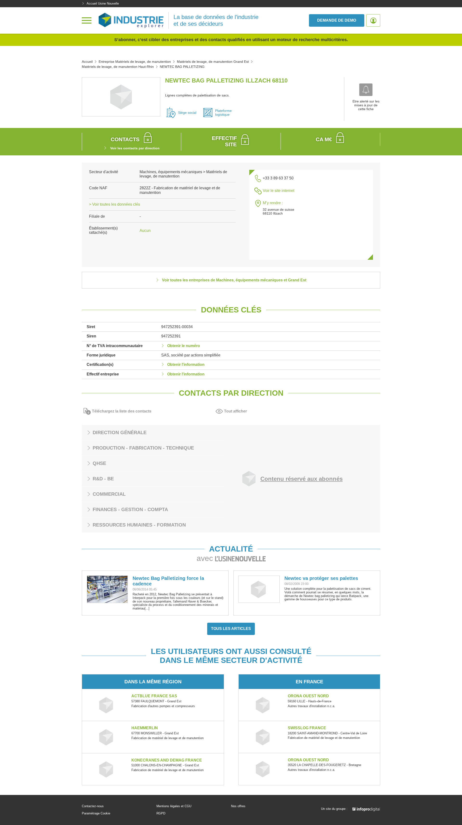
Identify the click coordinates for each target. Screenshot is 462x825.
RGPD (160, 813)
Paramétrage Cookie (96, 813)
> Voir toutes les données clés (114, 204)
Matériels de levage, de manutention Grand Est (213, 61)
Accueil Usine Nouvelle (103, 3)
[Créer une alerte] (365, 89)
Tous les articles (231, 629)
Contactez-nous (93, 806)
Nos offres (238, 806)
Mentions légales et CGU (173, 806)
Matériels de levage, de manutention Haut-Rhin (118, 67)
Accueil (87, 61)
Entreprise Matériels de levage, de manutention (135, 61)
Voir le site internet (278, 191)
